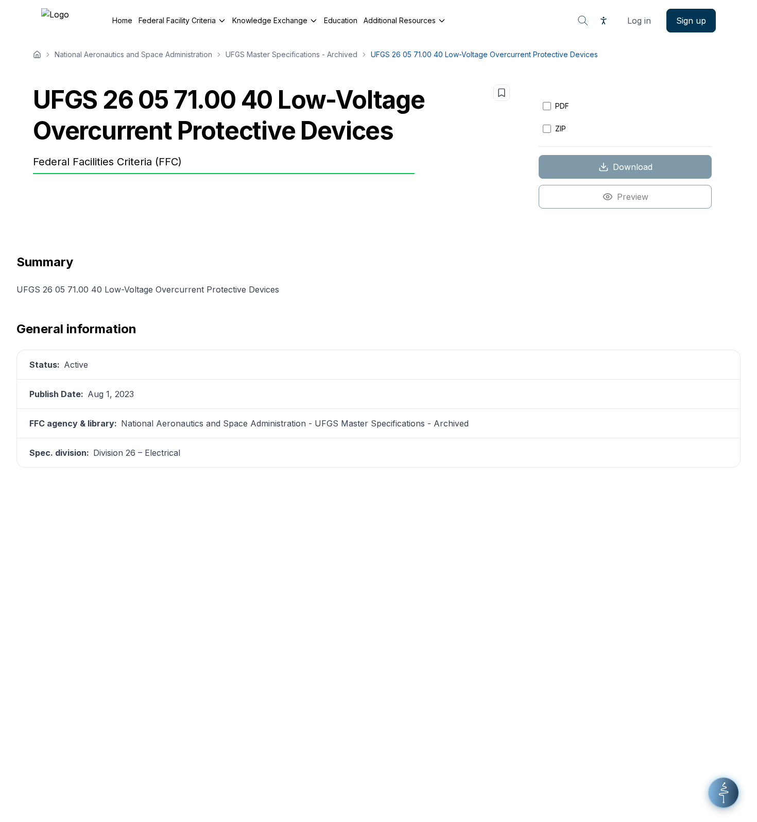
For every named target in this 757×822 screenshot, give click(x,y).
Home (122, 20)
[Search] (583, 20)
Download (632, 167)
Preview (632, 197)
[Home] (37, 54)
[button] (723, 793)
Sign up (691, 20)
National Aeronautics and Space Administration (133, 54)
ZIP (560, 128)
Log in (639, 20)
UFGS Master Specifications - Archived (291, 54)
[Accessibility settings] (603, 20)
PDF (562, 105)
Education (340, 20)
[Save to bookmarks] (501, 92)
